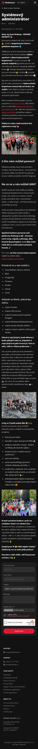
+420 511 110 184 (12, 662)
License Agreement (10, 693)
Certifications (8, 712)
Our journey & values (10, 703)
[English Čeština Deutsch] (22, 2)
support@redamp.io (13, 652)
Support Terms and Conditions (14, 687)
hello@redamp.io (12, 665)
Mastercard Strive (17, 103)
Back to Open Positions (12, 8)
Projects (6, 709)
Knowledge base (9, 678)
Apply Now (19, 631)
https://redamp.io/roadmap (13, 259)
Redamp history (9, 706)
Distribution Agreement (11, 690)
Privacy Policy (8, 684)
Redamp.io (7, 675)
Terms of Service (9, 681)
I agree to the (17, 615)
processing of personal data (17, 616)
